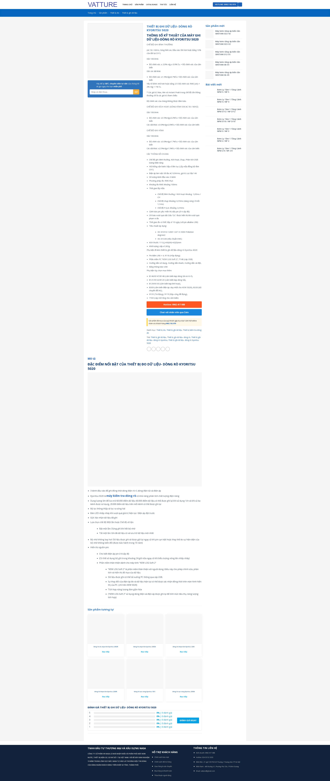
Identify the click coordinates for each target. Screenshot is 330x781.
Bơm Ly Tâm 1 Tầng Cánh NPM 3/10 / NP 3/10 (229, 120)
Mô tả (92, 358)
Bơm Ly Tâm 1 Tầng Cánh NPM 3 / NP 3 (229, 130)
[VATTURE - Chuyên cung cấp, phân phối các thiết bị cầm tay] (102, 5)
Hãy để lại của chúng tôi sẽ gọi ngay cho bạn (117, 85)
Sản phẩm (139, 4)
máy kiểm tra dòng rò (121, 496)
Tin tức (163, 4)
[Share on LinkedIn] (168, 349)
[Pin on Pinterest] (163, 349)
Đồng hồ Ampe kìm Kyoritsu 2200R (105, 691)
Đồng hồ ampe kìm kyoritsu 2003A (144, 647)
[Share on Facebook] (149, 349)
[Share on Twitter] (153, 349)
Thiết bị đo (114, 13)
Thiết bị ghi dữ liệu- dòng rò (178, 337)
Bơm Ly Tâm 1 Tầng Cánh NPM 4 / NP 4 (229, 100)
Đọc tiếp (105, 652)
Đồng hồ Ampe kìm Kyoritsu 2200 (183, 647)
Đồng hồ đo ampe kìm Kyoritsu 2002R (106, 647)
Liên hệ (173, 4)
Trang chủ (127, 4)
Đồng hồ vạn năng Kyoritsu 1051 (144, 691)
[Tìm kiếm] (240, 4)
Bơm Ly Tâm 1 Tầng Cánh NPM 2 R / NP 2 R (229, 149)
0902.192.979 (171, 323)
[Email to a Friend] (158, 349)
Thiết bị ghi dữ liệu (129, 13)
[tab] (92, 358)
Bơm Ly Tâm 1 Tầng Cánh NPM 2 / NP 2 (229, 139)
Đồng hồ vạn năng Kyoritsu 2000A (183, 691)
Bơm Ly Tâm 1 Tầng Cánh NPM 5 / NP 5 (229, 90)
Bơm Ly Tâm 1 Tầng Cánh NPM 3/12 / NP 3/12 (229, 110)
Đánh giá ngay (188, 720)
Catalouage (151, 4)
